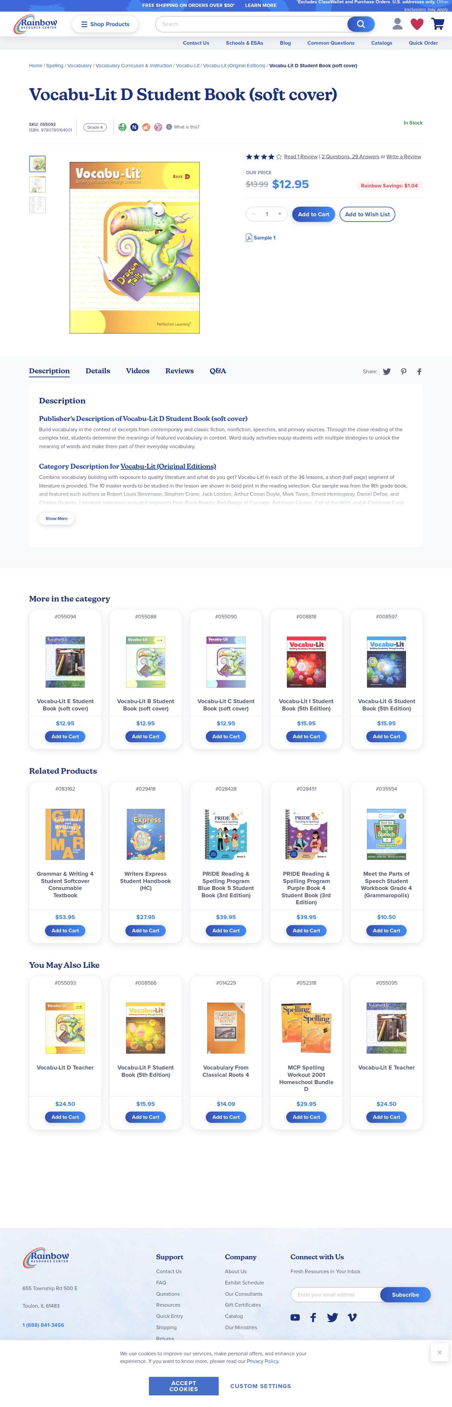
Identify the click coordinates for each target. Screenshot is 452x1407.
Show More (57, 518)
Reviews (179, 371)
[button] (397, 23)
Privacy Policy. (263, 1361)
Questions (168, 1294)
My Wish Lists (417, 24)
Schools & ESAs (244, 43)
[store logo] (35, 24)
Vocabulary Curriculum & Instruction (134, 65)
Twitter (387, 371)
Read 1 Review (301, 156)
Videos (138, 371)
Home (35, 65)
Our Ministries (241, 1327)
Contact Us (196, 43)
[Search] (361, 24)
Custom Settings (260, 1386)
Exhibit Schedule (244, 1282)
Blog (285, 43)
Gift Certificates (243, 1305)
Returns (165, 1338)
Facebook (419, 371)
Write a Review (403, 156)
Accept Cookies (183, 1386)
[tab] (49, 372)
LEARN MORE (261, 5)
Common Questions (331, 43)
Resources (168, 1305)
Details (98, 371)
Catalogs (381, 43)
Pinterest (403, 371)
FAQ (161, 1282)
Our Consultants (243, 1294)
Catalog (234, 1316)
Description (49, 371)
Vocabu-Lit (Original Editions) (234, 65)
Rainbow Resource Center (46, 1259)
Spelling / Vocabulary (69, 65)
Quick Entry (169, 1316)
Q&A (218, 371)
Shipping (166, 1327)
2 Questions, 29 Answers (350, 156)
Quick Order (423, 43)
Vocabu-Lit (187, 65)
